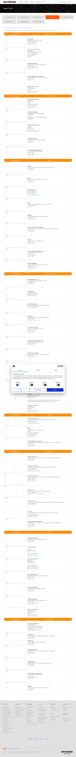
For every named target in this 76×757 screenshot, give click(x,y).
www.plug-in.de (30, 332)
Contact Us (38, 2)
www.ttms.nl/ (30, 690)
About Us (53, 704)
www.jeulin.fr (30, 206)
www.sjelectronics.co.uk (32, 504)
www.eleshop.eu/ (31, 644)
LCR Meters (5, 721)
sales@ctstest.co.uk (34, 422)
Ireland (37, 30)
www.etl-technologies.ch (34, 568)
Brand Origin (53, 708)
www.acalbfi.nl (37, 630)
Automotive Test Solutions (20, 714)
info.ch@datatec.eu (34, 554)
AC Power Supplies (6, 713)
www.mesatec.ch (31, 555)
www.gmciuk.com (33, 480)
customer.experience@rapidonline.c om (38, 493)
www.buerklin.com (31, 283)
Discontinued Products (7, 732)
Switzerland (48, 30)
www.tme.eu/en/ (31, 68)
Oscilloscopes (5, 707)
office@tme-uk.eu (33, 445)
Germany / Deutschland (30, 30)
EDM (28, 717)
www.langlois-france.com (32, 218)
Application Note (30, 712)
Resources (32, 2)
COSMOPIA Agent (6, 731)
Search (70, 2)
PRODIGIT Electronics (43, 722)
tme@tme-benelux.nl (34, 153)
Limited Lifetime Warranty (32, 723)
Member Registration (67, 718)
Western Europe (52, 17)
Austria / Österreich (8, 30)
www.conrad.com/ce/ (31, 307)
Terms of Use (31, 751)
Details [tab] (38, 370)
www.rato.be (30, 142)
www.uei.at (30, 80)
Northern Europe (9, 21)
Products (21, 2)
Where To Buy (65, 710)
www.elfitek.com (31, 182)
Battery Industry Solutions (20, 708)
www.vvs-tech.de (31, 397)
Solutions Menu (18, 707)
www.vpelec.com (31, 268)
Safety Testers (6, 723)
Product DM (29, 713)
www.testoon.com (31, 243)
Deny (21, 389)
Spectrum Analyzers (7, 708)
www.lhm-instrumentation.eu (33, 131)
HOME (66, 4)
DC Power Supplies (7, 712)
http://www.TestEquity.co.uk (33, 516)
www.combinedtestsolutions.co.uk (34, 423)
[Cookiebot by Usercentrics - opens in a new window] (58, 366)
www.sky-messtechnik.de (32, 356)
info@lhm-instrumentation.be (35, 130)
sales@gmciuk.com (34, 479)
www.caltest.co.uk (31, 460)
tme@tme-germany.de (34, 67)
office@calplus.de (33, 295)
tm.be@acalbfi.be (33, 106)
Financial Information (55, 710)
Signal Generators (6, 710)
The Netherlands (54, 30)
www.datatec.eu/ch (37, 555)
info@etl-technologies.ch (34, 567)
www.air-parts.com (31, 638)
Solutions (26, 2)
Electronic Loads (6, 715)
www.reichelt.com (31, 344)
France (24, 30)
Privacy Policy (38, 751)
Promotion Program (30, 707)
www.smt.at (30, 56)
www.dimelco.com (31, 169)
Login (60, 2)
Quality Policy (53, 719)
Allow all (55, 389)
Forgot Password (66, 720)
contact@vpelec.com (34, 267)
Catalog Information (30, 715)
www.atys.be (30, 115)
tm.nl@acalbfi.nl (39, 628)
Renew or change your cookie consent (13, 748)
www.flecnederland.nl (32, 653)
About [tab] (56, 370)
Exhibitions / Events (42, 710)
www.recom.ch (30, 579)
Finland (20, 30)
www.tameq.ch (30, 591)
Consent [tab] (20, 370)
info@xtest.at (32, 43)
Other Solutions (18, 716)
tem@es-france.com (34, 193)
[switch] (31, 385)
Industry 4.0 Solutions (19, 710)
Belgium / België (16, 30)
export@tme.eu (33, 255)
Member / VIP (66, 714)
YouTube (28, 720)
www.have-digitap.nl (31, 665)
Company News (42, 708)
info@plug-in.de (33, 331)
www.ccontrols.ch (31, 541)
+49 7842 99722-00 (34, 91)
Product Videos (30, 722)
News (40, 704)
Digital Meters (5, 719)
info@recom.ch (33, 578)
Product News (41, 707)
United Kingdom (42, 30)
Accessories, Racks (7, 726)
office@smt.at (33, 55)
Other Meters (5, 724)
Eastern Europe (38, 17)
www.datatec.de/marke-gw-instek (34, 320)
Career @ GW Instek (38, 21)
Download (29, 718)
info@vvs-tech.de (33, 396)
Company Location (23, 21)
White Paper (29, 710)
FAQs (28, 708)
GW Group (41, 714)
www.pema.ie (30, 436)
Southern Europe (67, 17)
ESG (44, 2)
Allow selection (38, 389)
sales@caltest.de (33, 92)
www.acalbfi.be (30, 108)
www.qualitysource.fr (31, 231)
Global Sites (23, 17)
